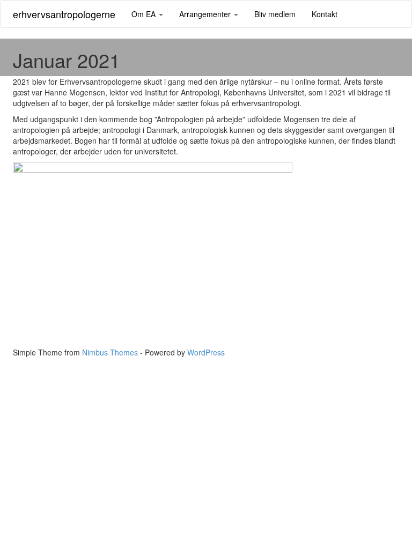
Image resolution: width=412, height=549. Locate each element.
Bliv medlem (275, 14)
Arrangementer (206, 14)
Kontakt (324, 14)
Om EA (144, 14)
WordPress (206, 352)
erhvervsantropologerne (64, 14)
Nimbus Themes (110, 352)
